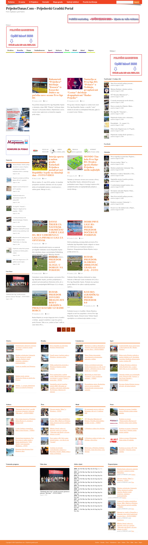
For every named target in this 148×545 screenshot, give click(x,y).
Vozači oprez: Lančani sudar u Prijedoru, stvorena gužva (59, 356)
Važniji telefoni (73, 2)
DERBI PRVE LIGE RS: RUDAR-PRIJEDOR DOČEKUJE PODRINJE (91, 228)
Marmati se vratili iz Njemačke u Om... (123, 173)
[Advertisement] (66, 127)
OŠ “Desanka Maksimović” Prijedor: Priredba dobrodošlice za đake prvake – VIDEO (94, 421)
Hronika (20, 50)
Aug (96, 469)
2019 (75, 492)
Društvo (10, 50)
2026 (75, 469)
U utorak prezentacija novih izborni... (122, 100)
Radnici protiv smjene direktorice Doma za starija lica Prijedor (25, 378)
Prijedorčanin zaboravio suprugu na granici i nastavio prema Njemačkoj (26, 347)
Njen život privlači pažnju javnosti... (122, 83)
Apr (86, 469)
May (89, 469)
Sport (50, 50)
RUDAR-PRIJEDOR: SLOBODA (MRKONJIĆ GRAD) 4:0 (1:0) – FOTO (91, 263)
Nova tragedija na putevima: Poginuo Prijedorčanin (59, 346)
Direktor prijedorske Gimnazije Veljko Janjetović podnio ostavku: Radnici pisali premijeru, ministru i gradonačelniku (25, 359)
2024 (75, 475)
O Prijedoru (33, 2)
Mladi (75, 50)
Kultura (59, 50)
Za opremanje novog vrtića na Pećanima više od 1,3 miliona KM (94, 411)
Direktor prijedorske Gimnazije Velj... (122, 168)
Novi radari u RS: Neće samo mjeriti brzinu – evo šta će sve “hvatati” (59, 440)
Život (67, 50)
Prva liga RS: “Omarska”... (119, 112)
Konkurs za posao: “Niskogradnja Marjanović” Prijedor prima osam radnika (128, 421)
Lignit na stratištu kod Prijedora (25, 366)
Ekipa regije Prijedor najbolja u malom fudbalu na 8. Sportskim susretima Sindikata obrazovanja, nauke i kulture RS (129, 358)
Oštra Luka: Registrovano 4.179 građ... (123, 129)
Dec (78, 474)
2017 (75, 499)
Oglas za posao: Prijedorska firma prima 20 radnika (128, 439)
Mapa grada (58, 2)
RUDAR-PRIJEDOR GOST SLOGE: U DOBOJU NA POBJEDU (56, 263)
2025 (75, 472)
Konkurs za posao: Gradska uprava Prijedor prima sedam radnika (128, 411)
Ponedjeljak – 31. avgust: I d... (120, 123)
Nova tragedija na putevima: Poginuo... (123, 156)
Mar (83, 469)
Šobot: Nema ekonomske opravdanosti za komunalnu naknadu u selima (93, 357)
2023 (75, 479)
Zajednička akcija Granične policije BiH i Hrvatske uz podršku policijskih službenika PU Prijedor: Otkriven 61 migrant (59, 388)
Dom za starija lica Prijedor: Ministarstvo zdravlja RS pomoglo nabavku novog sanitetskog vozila (21, 229)
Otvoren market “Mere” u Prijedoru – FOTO (58, 410)
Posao (29, 50)
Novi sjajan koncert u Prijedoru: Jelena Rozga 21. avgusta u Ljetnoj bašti (26, 421)
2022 (75, 482)
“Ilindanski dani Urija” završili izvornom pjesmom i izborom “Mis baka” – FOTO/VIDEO (25, 411)
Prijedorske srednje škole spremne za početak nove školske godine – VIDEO (21, 251)
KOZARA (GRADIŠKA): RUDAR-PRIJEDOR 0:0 (91, 297)
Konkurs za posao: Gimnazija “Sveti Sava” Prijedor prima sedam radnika (128, 430)
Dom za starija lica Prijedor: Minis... (122, 106)
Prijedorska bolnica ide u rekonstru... (122, 117)
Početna (11, 2)
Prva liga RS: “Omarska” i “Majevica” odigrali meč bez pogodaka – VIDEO (19, 209)
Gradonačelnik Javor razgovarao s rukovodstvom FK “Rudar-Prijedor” (129, 347)
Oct (101, 472)
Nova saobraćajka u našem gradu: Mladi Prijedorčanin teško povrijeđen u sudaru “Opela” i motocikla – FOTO (60, 377)
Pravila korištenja (90, 2)
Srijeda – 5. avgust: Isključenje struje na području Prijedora (25, 386)
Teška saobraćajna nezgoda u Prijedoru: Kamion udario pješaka (59, 367)
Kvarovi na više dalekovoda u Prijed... (123, 208)
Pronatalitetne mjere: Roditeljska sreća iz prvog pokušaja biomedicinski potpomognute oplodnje (95, 387)
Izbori (82, 50)
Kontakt (45, 2)
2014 (75, 509)
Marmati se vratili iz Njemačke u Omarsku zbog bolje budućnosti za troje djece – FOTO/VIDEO (95, 347)
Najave (91, 50)
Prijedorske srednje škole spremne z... (122, 134)
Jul (94, 469)
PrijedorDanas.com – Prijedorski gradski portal (39, 8)
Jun (92, 469)
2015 (75, 506)
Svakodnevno (39, 50)
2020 (75, 489)
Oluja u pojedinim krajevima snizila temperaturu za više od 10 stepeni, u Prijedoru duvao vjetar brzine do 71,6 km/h (95, 367)
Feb (81, 469)
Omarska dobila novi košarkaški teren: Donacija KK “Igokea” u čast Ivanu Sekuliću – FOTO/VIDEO (129, 377)
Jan (79, 469)
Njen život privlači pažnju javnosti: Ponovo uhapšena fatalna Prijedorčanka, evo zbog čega (21, 240)
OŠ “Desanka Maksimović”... (120, 95)
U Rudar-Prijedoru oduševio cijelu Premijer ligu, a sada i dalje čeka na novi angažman (128, 367)
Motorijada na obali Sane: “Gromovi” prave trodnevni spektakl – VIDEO (93, 376)
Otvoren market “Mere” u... (119, 162)
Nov (75, 474)
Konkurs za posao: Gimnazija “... (121, 202)
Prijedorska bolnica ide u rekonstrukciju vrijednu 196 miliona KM (19, 198)
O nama (22, 2)
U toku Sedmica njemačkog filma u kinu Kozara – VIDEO (25, 429)
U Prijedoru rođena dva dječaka (95, 428)
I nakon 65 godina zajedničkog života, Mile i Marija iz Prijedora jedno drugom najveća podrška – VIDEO (60, 421)
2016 (75, 502)
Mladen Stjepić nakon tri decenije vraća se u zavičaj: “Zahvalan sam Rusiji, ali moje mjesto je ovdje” (59, 431)
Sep (99, 472)
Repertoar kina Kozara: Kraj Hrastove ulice (24, 450)
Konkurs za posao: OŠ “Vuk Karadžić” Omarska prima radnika (128, 449)
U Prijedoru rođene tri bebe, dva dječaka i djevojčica (95, 439)
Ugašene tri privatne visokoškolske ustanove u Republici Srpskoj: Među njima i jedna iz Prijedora (60, 450)
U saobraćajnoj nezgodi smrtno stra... (122, 185)
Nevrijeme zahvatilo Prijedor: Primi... (122, 191)
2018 (75, 495)
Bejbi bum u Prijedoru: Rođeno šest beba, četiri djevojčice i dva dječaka (95, 449)
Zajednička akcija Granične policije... (122, 179)
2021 (75, 485)
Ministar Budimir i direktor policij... (122, 89)
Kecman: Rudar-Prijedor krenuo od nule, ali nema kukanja (129, 385)
